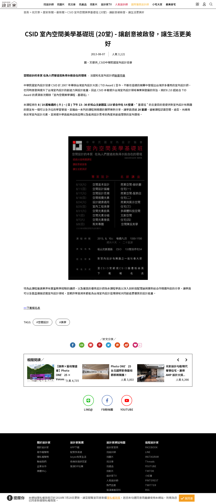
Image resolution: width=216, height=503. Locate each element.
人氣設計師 (121, 4)
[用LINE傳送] (82, 345)
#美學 (62, 322)
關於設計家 (43, 442)
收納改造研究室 (78, 461)
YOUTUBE (150, 466)
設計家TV (106, 4)
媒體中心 (41, 471)
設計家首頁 (112, 447)
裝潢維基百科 (113, 490)
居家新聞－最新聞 (53, 12)
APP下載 (74, 447)
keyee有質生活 (78, 456)
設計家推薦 (77, 442)
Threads (150, 461)
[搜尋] (210, 4)
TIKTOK (149, 471)
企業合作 (41, 466)
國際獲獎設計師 (140, 4)
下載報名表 (33, 308)
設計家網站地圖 (115, 442)
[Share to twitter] (108, 345)
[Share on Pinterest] (99, 345)
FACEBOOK (151, 447)
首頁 (26, 12)
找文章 (72, 4)
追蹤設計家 (152, 442)
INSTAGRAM (152, 456)
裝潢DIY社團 (76, 466)
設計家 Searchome (9, 5)
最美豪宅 (171, 4)
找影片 (94, 4)
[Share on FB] (73, 345)
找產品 (83, 4)
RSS (147, 490)
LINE (147, 452)
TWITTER (150, 485)
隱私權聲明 (43, 456)
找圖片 (61, 4)
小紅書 (148, 475)
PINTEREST (151, 480)
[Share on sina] (126, 345)
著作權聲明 (43, 452)
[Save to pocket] (90, 345)
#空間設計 (42, 322)
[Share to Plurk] (117, 345)
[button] (178, 359)
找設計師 (49, 4)
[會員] (204, 4)
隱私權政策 (113, 498)
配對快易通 (76, 452)
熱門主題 (111, 485)
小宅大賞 (157, 4)
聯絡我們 (41, 461)
